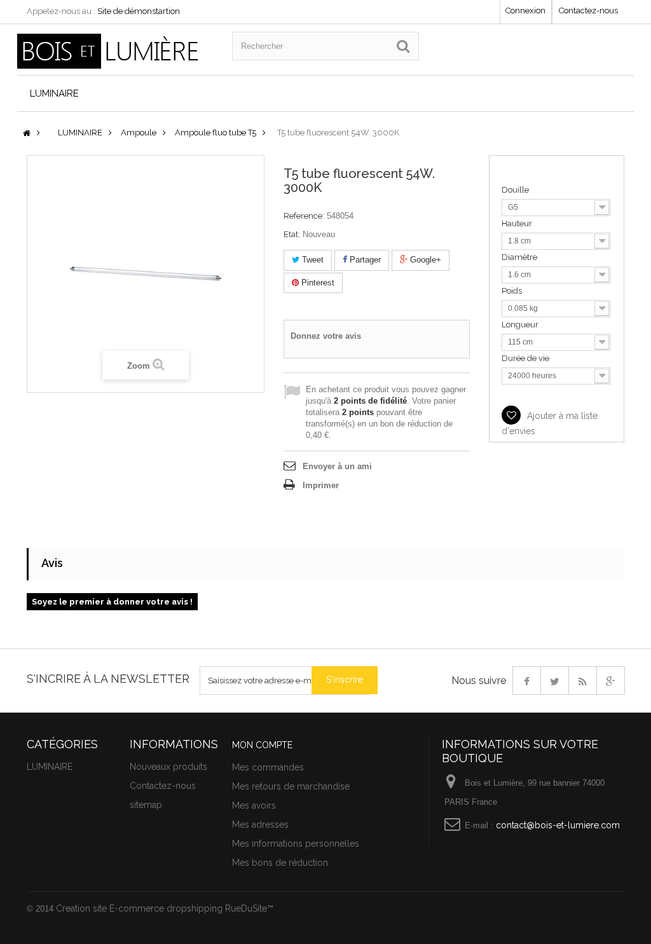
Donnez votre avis (326, 336)
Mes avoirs (254, 805)
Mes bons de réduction (280, 863)
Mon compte (262, 745)
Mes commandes (268, 767)
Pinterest (316, 282)
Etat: (292, 234)
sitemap (146, 805)
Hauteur (518, 223)
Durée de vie (526, 358)
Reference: (304, 216)
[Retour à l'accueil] (27, 134)
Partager (364, 259)
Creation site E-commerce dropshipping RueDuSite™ (164, 908)
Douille (516, 190)
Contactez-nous (588, 10)
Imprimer (321, 485)
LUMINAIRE (54, 93)
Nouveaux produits (168, 767)
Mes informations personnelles (295, 843)
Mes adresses (260, 824)
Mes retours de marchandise (291, 786)
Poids (513, 291)
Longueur (521, 324)
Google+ (424, 259)
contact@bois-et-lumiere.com (558, 825)
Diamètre (520, 257)
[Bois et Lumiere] (115, 51)
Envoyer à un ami (337, 466)
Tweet (311, 259)
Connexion (525, 10)
